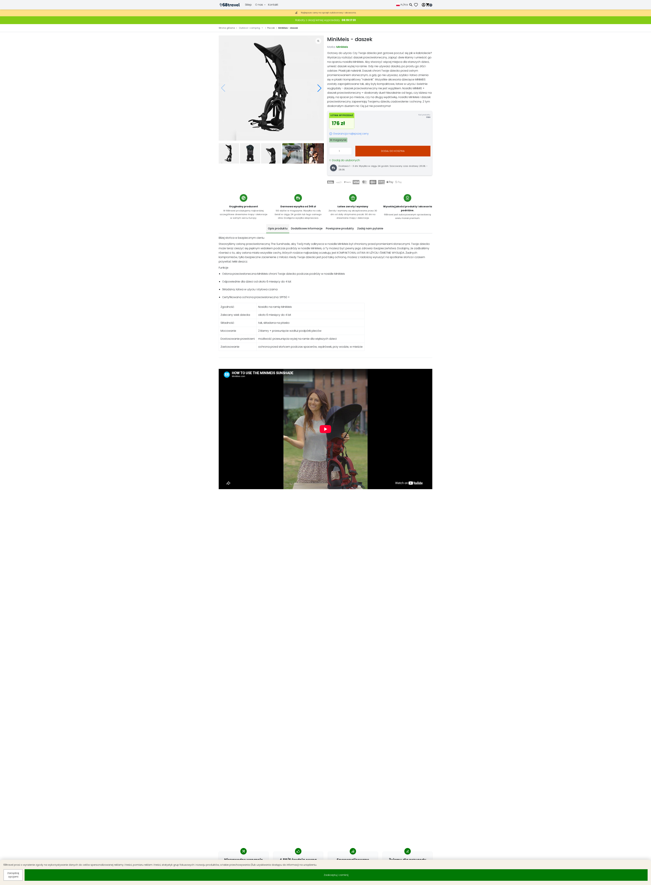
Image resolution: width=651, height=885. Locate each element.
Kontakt (273, 5)
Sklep (248, 5)
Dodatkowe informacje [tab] (306, 228)
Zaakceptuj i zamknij (336, 875)
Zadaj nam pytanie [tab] (370, 228)
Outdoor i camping (249, 28)
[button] (319, 88)
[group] (271, 88)
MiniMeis (342, 47)
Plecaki (271, 28)
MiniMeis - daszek (288, 28)
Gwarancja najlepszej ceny (351, 134)
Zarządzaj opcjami (13, 874)
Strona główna (227, 28)
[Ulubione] (417, 5)
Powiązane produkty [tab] (340, 228)
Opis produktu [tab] (278, 228)
